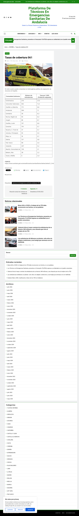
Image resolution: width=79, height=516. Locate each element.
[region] (20, 505)
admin (8, 61)
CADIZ (8, 424)
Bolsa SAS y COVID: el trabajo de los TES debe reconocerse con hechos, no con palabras (31, 265)
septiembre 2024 (11, 347)
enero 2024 (10, 373)
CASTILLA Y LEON (12, 433)
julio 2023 (9, 392)
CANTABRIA (10, 430)
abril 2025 (9, 325)
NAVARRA (9, 488)
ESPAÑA (7, 53)
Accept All (30, 509)
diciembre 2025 (11, 309)
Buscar (8, 252)
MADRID (9, 475)
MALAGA (9, 478)
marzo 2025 (10, 328)
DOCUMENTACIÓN (70, 513)
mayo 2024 (10, 360)
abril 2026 (9, 296)
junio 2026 (9, 290)
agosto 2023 (10, 389)
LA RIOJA (9, 472)
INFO (39, 33)
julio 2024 (9, 354)
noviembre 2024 (11, 341)
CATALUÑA (10, 440)
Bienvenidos (21, 33)
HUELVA (9, 462)
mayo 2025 (10, 322)
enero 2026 (10, 306)
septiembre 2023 (11, 386)
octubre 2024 (10, 344)
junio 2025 (9, 319)
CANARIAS (10, 427)
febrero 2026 (10, 303)
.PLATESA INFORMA (12, 408)
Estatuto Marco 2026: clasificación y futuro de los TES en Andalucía (25, 278)
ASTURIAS (10, 420)
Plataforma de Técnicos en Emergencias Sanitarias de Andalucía (39, 15)
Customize (10, 509)
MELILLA (9, 481)
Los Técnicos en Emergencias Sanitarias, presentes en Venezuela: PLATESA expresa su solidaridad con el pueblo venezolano (35, 218)
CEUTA (9, 443)
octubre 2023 (10, 383)
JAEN (8, 468)
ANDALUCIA (10, 414)
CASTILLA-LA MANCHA (13, 436)
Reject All (20, 509)
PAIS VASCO (10, 494)
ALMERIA (9, 411)
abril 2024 (9, 363)
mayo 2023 (10, 399)
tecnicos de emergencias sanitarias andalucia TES (26, 183)
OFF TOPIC (10, 491)
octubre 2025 (10, 315)
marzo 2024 (10, 367)
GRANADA (10, 459)
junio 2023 (9, 395)
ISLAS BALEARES (11, 465)
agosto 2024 (10, 351)
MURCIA (9, 484)
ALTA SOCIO (55, 33)
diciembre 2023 (11, 376)
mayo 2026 (10, 293)
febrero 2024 (10, 370)
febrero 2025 (10, 331)
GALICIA (9, 456)
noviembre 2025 (11, 312)
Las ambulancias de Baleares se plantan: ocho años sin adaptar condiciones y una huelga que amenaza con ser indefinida (47, 1)
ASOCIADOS (31, 33)
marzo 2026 (10, 299)
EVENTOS (46, 33)
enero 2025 (10, 335)
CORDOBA (9, 446)
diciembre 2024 (11, 338)
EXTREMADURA (11, 452)
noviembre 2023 (11, 379)
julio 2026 (9, 287)
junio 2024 (9, 357)
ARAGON (9, 417)
